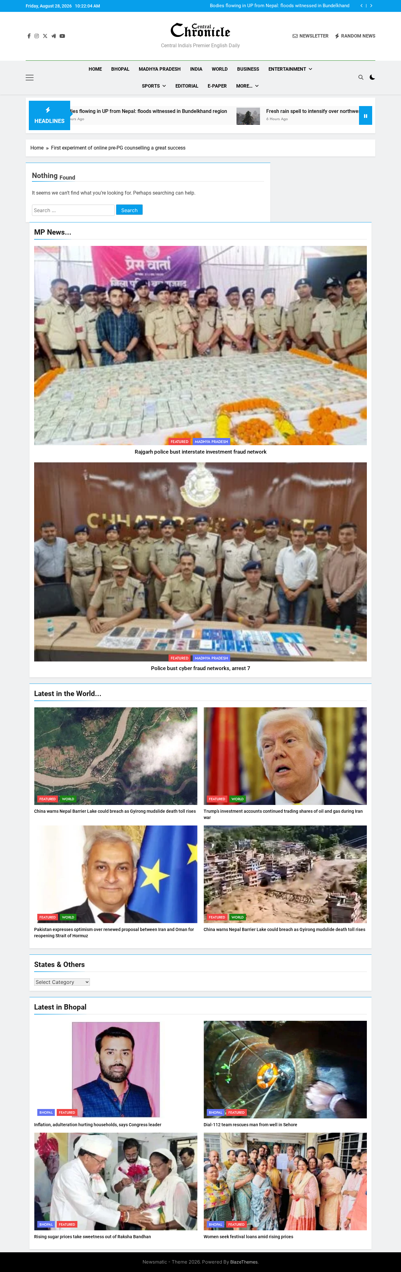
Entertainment (287, 69)
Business (248, 69)
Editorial (186, 86)
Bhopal (120, 69)
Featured (179, 442)
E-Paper (217, 86)
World (220, 69)
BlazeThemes (244, 1261)
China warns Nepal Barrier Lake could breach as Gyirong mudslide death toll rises (115, 811)
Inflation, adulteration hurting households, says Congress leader (97, 1124)
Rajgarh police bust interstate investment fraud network (201, 452)
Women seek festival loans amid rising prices (248, 1236)
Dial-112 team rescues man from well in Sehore (250, 1124)
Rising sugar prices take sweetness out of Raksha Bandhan (92, 1236)
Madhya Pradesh (160, 69)
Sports (151, 86)
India (196, 69)
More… (244, 86)
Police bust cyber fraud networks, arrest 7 (200, 668)
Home (95, 69)
